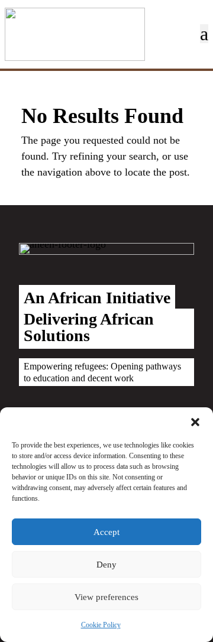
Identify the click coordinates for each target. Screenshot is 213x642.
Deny (106, 564)
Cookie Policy (101, 625)
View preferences (106, 597)
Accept (106, 532)
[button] (195, 422)
